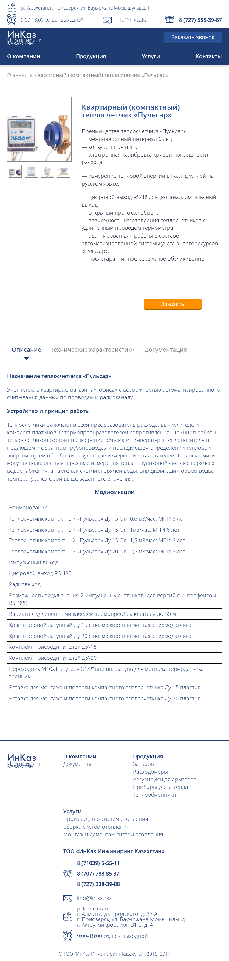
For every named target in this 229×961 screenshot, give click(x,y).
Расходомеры (150, 771)
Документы (77, 763)
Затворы (144, 763)
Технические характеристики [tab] (93, 349)
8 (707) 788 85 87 (98, 873)
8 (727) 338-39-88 (98, 883)
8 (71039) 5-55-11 (98, 863)
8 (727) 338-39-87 (200, 19)
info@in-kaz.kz (131, 19)
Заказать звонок (193, 37)
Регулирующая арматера (164, 779)
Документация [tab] (166, 349)
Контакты (209, 56)
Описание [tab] (26, 349)
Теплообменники (154, 794)
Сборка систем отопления (96, 826)
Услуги (151, 56)
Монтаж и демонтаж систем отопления (113, 834)
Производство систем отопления (105, 818)
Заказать (172, 303)
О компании (23, 56)
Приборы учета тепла (160, 786)
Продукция (91, 56)
